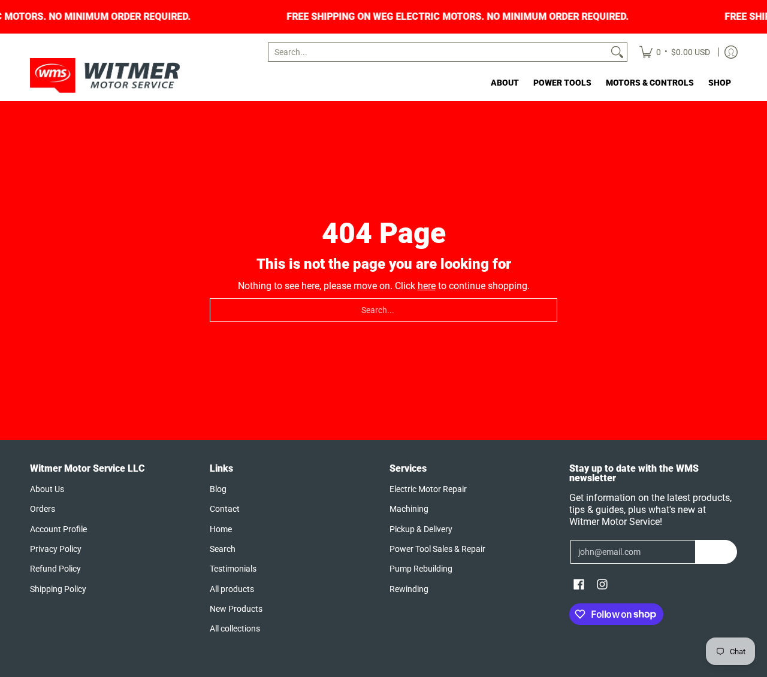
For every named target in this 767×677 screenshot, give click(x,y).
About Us (47, 489)
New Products (236, 609)
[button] (578, 584)
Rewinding (408, 589)
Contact (225, 509)
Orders (42, 509)
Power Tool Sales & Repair (437, 549)
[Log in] (731, 52)
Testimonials (233, 568)
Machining (408, 509)
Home (221, 529)
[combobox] (438, 52)
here (427, 286)
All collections (235, 628)
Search (222, 549)
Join (716, 552)
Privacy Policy (55, 549)
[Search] (617, 52)
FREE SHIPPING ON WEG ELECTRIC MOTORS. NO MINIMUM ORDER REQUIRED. (494, 17)
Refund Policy (55, 568)
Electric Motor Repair (428, 489)
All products (232, 589)
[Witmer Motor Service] (105, 75)
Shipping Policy (58, 589)
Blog (218, 489)
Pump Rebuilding (420, 568)
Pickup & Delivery (420, 529)
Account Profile (58, 529)
